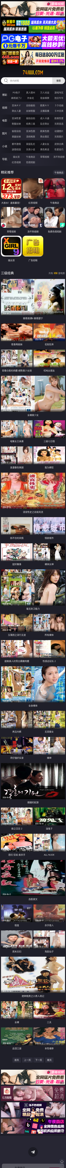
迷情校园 (16, 149)
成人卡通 (44, 118)
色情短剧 (30, 162)
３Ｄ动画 (58, 105)
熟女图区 (44, 136)
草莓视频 (44, 156)
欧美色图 (44, 131)
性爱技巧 (58, 149)
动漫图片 (58, 131)
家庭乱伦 (30, 143)
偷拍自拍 (30, 118)
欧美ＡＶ (44, 105)
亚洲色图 (30, 131)
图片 (4, 133)
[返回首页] (62, 1161)
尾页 (49, 1059)
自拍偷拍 (30, 105)
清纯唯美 (30, 136)
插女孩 (16, 156)
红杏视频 (16, 162)
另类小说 (30, 149)
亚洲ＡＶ (16, 105)
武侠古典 (58, 143)
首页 (16, 1059)
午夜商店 (30, 156)
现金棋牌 (44, 97)
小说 (4, 146)
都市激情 (16, 143)
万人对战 (44, 92)
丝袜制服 (30, 110)
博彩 (4, 95)
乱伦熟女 (44, 123)
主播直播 (44, 110)
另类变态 (58, 123)
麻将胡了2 (16, 97)
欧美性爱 (58, 118)
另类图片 (58, 136)
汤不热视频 (59, 156)
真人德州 (30, 92)
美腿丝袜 (16, 136)
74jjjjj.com (33, 72)
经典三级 (30, 123)
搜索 (58, 80)
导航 (4, 159)
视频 (4, 107)
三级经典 (7, 273)
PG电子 (16, 92)
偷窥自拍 (16, 131)
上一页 (27, 1059)
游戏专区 (58, 92)
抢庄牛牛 (58, 97)
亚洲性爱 (16, 118)
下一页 (38, 1059)
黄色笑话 (44, 149)
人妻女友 (44, 143)
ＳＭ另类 (58, 110)
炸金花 (30, 97)
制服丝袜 (16, 123)
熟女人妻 (16, 110)
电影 (4, 120)
